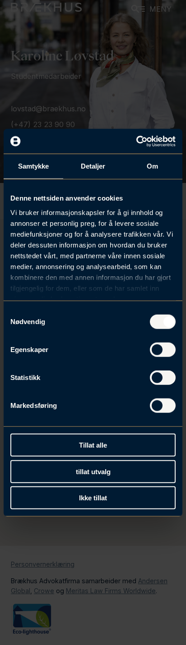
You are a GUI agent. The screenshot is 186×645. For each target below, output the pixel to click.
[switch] (163, 350)
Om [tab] (152, 166)
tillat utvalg (93, 471)
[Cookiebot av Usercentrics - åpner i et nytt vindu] (136, 141)
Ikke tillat (93, 498)
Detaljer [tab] (93, 166)
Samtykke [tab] (33, 166)
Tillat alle (93, 445)
